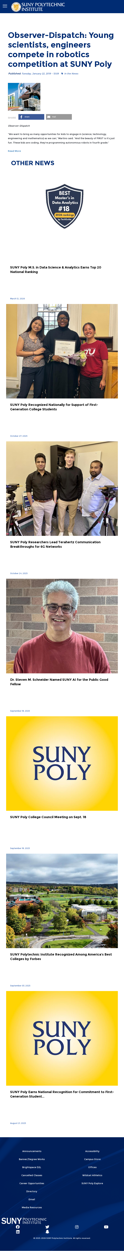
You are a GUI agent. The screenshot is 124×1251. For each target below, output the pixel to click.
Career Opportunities (31, 1183)
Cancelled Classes (31, 1175)
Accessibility (92, 1151)
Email (32, 1199)
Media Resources (32, 1207)
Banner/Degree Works (32, 1159)
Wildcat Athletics (92, 1175)
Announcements (31, 1151)
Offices (92, 1167)
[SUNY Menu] (5, 6)
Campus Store (92, 1159)
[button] (31, 117)
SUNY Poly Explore (92, 1183)
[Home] (38, 6)
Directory (31, 1191)
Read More (14, 151)
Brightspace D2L (31, 1167)
